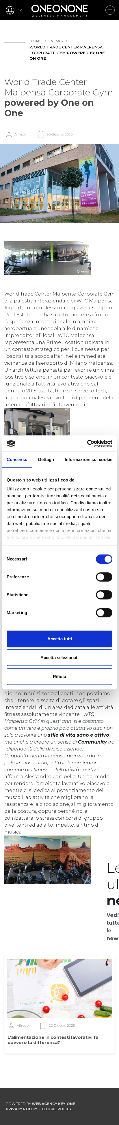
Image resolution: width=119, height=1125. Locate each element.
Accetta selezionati (59, 657)
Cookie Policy (57, 1109)
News (57, 41)
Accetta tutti (59, 638)
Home (35, 41)
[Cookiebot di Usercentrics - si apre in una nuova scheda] (87, 443)
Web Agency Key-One (53, 1104)
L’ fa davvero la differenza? (53, 1040)
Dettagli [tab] (46, 459)
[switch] (104, 577)
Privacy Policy (21, 1109)
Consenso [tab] (17, 459)
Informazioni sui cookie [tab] (88, 459)
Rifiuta (59, 676)
